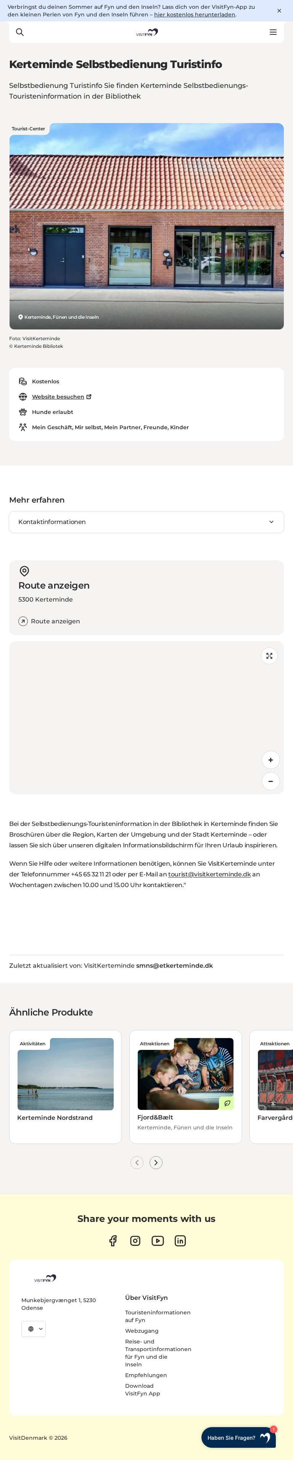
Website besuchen (58, 396)
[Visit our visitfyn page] (135, 1240)
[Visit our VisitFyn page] (112, 1240)
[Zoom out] (271, 781)
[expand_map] (269, 655)
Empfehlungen (146, 1375)
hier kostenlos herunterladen (194, 14)
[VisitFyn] (44, 1278)
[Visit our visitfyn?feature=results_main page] (157, 1240)
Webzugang (142, 1330)
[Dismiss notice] (279, 11)
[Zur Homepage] (146, 32)
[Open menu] (273, 32)
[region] (146, 717)
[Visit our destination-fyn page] (180, 1240)
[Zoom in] (271, 760)
